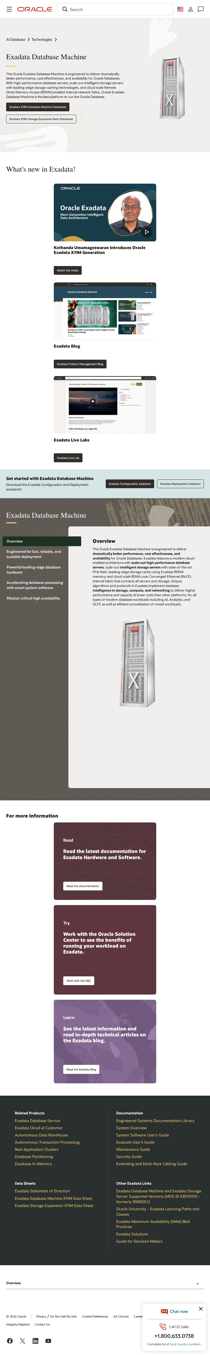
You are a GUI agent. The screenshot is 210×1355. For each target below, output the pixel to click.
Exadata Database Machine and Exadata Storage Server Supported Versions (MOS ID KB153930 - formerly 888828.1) (158, 1196)
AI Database (15, 39)
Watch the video (67, 270)
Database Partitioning (34, 1156)
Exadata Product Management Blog (80, 364)
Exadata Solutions (132, 1233)
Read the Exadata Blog (81, 1069)
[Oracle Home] (34, 9)
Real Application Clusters (36, 1149)
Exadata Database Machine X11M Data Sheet (53, 1198)
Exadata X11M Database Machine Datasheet (37, 107)
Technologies (42, 39)
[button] (9, 9)
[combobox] (115, 9)
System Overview (131, 1127)
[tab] (42, 541)
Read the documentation (83, 886)
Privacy (41, 1316)
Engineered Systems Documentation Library (155, 1120)
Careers (139, 1316)
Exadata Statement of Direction (42, 1190)
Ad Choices (121, 1316)
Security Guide (129, 1156)
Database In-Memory (33, 1163)
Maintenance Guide (133, 1149)
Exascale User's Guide (135, 1142)
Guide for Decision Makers (139, 1241)
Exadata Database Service (37, 1120)
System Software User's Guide (142, 1134)
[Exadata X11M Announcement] (105, 212)
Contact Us (42, 1324)
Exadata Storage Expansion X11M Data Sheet (54, 1205)
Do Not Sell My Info (63, 1316)
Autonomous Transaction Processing (47, 1142)
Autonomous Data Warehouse (41, 1134)
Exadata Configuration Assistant (130, 484)
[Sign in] (190, 9)
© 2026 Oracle (16, 1316)
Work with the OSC (79, 981)
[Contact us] (201, 9)
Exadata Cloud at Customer (39, 1127)
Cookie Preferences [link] (95, 1316)
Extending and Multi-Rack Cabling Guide (151, 1163)
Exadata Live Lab (68, 458)
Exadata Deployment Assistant (180, 484)
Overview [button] (13, 1283)
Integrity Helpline (17, 1324)
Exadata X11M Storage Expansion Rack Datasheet (41, 119)
